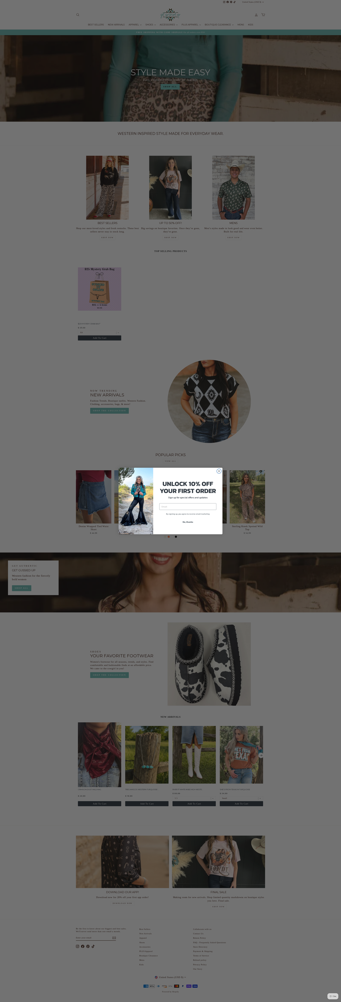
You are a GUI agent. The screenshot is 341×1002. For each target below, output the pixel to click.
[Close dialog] (219, 471)
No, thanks (188, 521)
